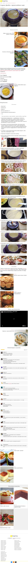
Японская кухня (3, 560)
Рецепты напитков (3, 546)
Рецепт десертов (3, 73)
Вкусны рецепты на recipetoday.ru (4, 1)
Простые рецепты (17, 545)
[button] (27, 1)
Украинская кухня (3, 558)
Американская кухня (4, 555)
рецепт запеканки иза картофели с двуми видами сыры (10, 70)
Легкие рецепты (16, 542)
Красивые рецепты (17, 544)
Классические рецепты (17, 547)
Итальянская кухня (3, 554)
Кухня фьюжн (3, 557)
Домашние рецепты (17, 543)
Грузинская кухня (3, 559)
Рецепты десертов (3, 542)
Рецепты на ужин (16, 540)
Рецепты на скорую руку (18, 548)
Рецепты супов (3, 549)
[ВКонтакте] (11, 562)
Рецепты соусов (3, 548)
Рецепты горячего (3, 541)
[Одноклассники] (13, 562)
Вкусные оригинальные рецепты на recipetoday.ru (14, 536)
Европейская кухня (3, 552)
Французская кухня (3, 556)
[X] (15, 562)
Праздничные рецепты (17, 541)
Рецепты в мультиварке (17, 549)
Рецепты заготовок (3, 543)
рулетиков (9, 383)
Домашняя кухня (3, 553)
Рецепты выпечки (3, 540)
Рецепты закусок (3, 544)
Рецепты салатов (3, 547)
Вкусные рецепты (16, 546)
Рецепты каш (3, 545)
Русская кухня (3, 551)
